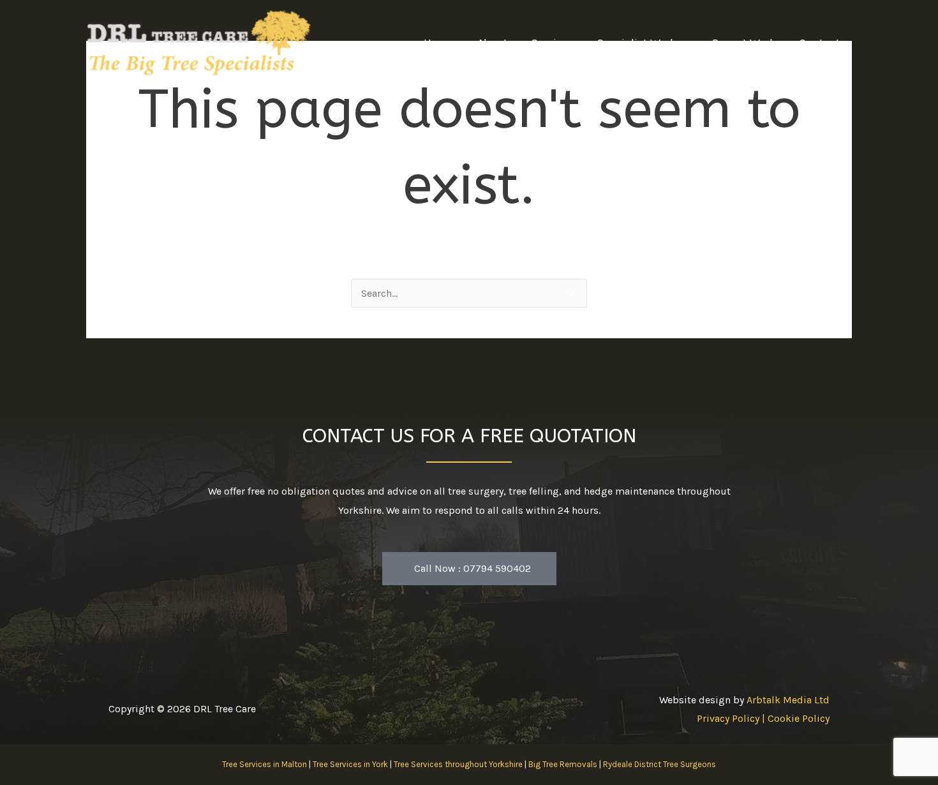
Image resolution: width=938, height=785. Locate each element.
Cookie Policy (799, 718)
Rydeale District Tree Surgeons (659, 764)
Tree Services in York (350, 764)
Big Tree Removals (562, 764)
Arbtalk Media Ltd (788, 700)
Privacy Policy (728, 718)
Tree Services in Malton (264, 764)
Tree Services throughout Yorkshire (458, 764)
